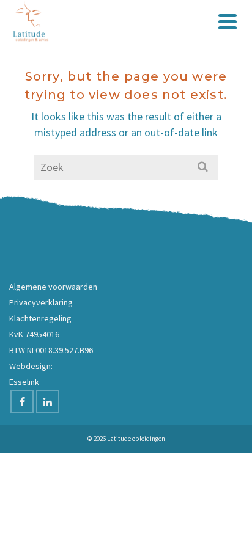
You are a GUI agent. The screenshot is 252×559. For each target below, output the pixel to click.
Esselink (24, 381)
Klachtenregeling (40, 318)
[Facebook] (22, 401)
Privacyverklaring (41, 302)
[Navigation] (227, 21)
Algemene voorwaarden (53, 286)
